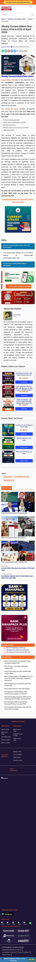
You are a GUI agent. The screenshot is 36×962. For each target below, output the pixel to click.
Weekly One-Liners (11, 109)
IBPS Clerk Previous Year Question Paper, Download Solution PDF (17, 662)
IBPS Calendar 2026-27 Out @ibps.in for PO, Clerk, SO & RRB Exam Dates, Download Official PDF (18, 678)
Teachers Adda (17, 760)
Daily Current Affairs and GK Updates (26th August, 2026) (17, 672)
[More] (31, 6)
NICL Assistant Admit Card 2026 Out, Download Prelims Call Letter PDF (15, 703)
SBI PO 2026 (5, 729)
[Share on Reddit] (8, 51)
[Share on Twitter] (15, 51)
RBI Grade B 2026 (17, 730)
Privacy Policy (6, 954)
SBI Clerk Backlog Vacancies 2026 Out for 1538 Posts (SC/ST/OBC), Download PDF (17, 698)
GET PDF (31, 959)
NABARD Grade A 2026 (18, 734)
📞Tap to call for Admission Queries (18, 286)
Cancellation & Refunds (9, 952)
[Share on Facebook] (11, 51)
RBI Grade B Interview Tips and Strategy (17, 688)
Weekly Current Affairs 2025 (16, 19)
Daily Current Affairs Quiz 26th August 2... (14, 537)
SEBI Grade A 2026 (17, 739)
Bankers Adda (17, 751)
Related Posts (6, 488)
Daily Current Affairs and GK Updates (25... (14, 562)
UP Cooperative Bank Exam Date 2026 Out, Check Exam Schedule (18, 708)
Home (3, 19)
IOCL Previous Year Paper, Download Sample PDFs (16, 667)
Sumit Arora (7, 47)
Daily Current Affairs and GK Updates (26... (14, 513)
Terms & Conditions (23, 952)
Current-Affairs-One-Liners (22, 476)
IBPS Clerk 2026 (4, 733)
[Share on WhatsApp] (2, 51)
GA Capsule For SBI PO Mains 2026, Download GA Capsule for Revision (15, 693)
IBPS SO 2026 (5, 740)
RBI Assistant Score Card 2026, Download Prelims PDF (17, 684)
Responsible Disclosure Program (11, 949)
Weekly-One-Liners (9, 480)
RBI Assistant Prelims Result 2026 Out (18, 652)
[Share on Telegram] (5, 51)
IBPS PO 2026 (5, 742)
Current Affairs (8, 476)
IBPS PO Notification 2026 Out (15, 647)
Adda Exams (17, 757)
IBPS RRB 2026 (5, 737)
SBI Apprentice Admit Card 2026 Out (17, 650)
